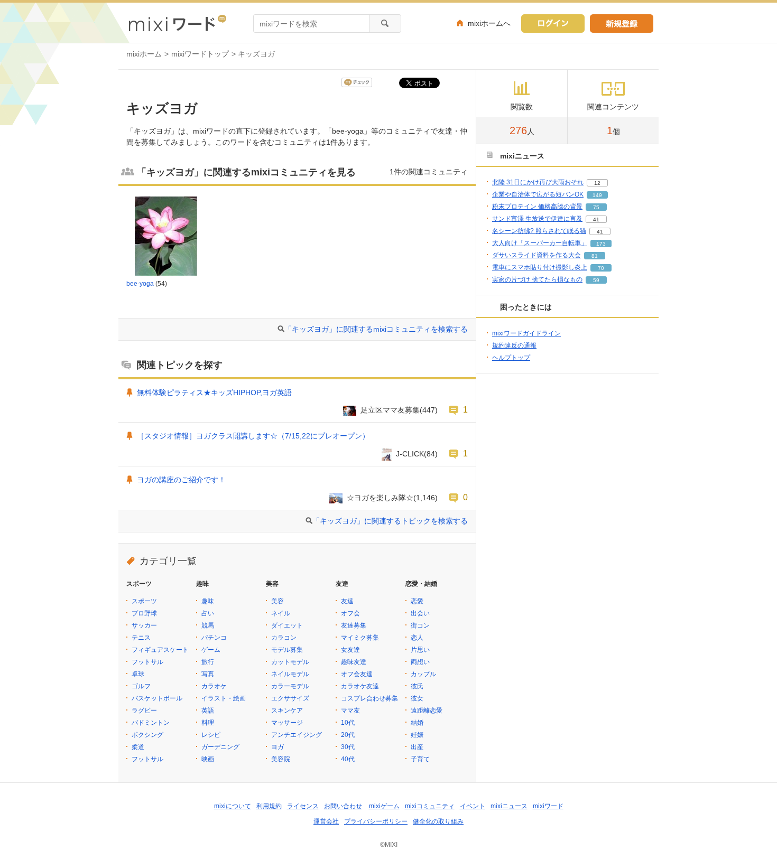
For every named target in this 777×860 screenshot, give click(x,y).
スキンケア (287, 710)
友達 (347, 601)
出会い (420, 613)
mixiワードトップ (200, 54)
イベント (472, 806)
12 (597, 183)
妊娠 (417, 735)
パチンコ (214, 637)
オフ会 (350, 613)
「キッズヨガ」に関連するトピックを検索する (390, 521)
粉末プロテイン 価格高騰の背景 (537, 206)
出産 (417, 747)
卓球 (138, 674)
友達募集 (353, 625)
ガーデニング (220, 747)
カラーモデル (290, 686)
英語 (207, 710)
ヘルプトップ (511, 357)
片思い (420, 649)
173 (601, 244)
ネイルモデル (290, 674)
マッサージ (287, 722)
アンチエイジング (296, 735)
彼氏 (417, 686)
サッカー (144, 625)
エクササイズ (290, 698)
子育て (420, 759)
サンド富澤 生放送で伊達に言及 (537, 218)
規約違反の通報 (514, 345)
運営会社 (326, 821)
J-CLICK (410, 454)
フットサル (147, 662)
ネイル (280, 613)
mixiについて (232, 806)
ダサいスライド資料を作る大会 (536, 255)
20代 (348, 735)
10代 (348, 722)
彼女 (417, 698)
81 (594, 256)
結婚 (417, 722)
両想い (420, 662)
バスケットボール (157, 698)
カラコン (284, 637)
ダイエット (287, 625)
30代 (348, 747)
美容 (277, 601)
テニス (141, 637)
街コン (420, 625)
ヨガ (277, 747)
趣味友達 (353, 662)
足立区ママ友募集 (390, 410)
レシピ (210, 735)
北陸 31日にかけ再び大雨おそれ (538, 182)
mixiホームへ (489, 23)
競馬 (207, 625)
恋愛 (417, 601)
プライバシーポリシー (376, 821)
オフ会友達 (357, 674)
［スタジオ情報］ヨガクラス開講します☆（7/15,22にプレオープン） (253, 436)
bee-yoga (140, 283)
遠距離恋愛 (426, 710)
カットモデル (290, 662)
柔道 (138, 747)
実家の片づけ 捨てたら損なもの (537, 279)
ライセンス (303, 806)
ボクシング (147, 735)
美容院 (280, 759)
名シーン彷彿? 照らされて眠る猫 (539, 231)
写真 (207, 674)
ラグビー (144, 710)
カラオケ (214, 686)
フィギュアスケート (160, 649)
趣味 (207, 601)
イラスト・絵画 (223, 698)
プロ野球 (144, 613)
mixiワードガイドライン (526, 333)
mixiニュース (509, 806)
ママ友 (350, 710)
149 (597, 195)
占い (207, 613)
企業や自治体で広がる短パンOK (538, 194)
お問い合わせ (343, 806)
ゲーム (210, 649)
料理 (207, 722)
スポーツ (144, 601)
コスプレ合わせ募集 (369, 698)
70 (601, 268)
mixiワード (548, 806)
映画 (207, 759)
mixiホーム (144, 54)
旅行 (207, 662)
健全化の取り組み (438, 821)
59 (596, 280)
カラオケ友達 (360, 686)
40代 (348, 759)
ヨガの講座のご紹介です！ (181, 479)
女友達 (350, 649)
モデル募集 (287, 649)
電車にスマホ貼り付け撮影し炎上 (539, 267)
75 (596, 207)
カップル (423, 674)
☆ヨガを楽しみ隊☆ (380, 497)
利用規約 (269, 806)
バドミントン (151, 722)
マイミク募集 (360, 637)
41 (596, 219)
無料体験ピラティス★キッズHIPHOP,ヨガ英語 (214, 392)
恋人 (417, 637)
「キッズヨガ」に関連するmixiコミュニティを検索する (376, 329)
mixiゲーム (384, 806)
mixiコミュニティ (430, 806)
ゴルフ (141, 686)
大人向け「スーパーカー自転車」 (539, 243)
